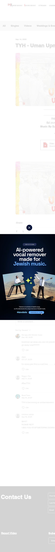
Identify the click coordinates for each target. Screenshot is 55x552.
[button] (29, 227)
